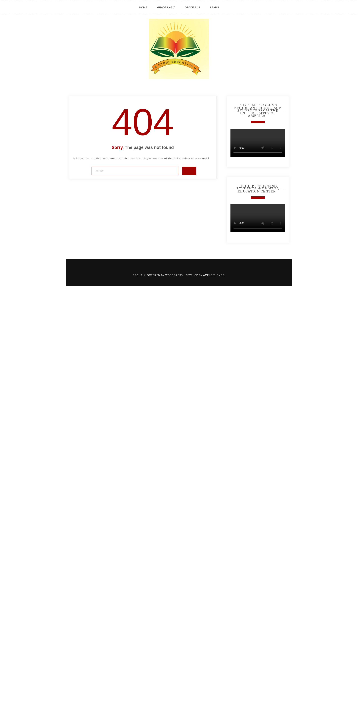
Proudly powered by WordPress (158, 275)
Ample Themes (213, 275)
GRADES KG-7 (166, 7)
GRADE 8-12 (192, 7)
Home (143, 7)
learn (214, 7)
